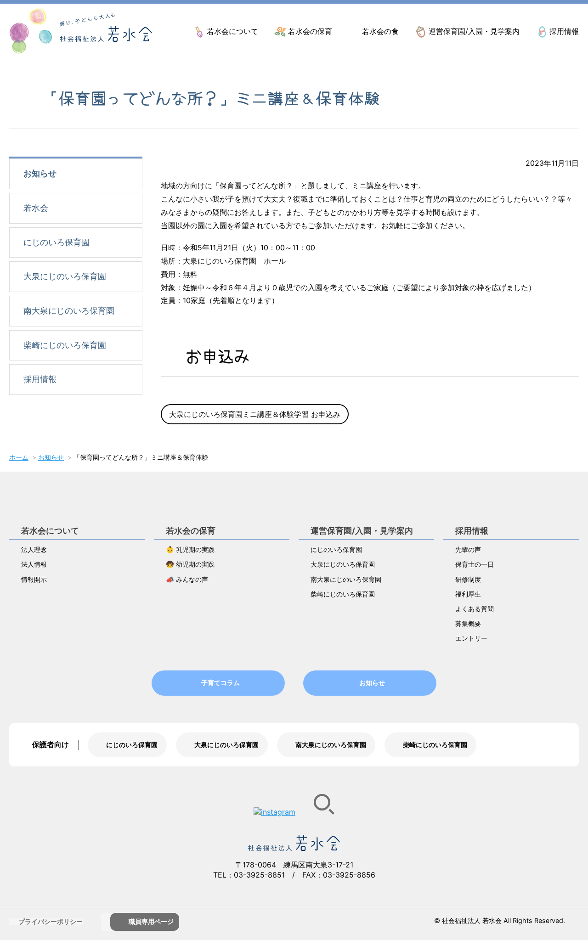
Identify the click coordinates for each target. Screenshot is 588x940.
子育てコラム (220, 683)
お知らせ (40, 173)
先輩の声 (468, 549)
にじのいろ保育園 (56, 242)
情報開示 (34, 579)
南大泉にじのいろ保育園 (68, 310)
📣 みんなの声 (187, 579)
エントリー (471, 638)
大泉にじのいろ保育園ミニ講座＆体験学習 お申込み (254, 414)
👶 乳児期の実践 (190, 549)
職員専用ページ (151, 921)
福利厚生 (468, 594)
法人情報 (34, 564)
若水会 (35, 208)
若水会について (232, 31)
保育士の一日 (474, 564)
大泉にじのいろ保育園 (64, 276)
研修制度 (468, 579)
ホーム (18, 457)
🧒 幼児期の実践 (190, 564)
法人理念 (34, 549)
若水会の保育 (310, 31)
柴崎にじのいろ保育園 (64, 345)
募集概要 (468, 623)
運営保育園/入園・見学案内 (474, 31)
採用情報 (564, 31)
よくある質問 (474, 609)
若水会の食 (380, 31)
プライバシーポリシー (50, 921)
